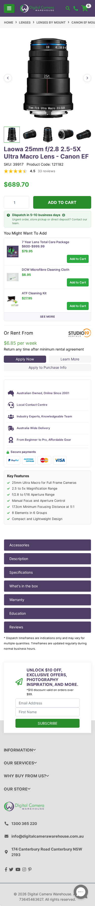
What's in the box (23, 586)
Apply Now (25, 359)
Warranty (16, 599)
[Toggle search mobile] (67, 8)
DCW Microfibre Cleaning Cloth (45, 270)
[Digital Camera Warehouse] (37, 8)
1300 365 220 (24, 823)
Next (87, 78)
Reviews (16, 627)
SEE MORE (47, 316)
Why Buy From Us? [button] (25, 776)
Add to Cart (62, 202)
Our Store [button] (16, 789)
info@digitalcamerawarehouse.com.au (47, 836)
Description (18, 558)
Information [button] (18, 750)
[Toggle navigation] (9, 8)
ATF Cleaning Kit (34, 293)
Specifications (21, 572)
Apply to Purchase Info (47, 367)
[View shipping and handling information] (63, 215)
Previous (8, 78)
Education (17, 613)
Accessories (19, 545)
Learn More (70, 359)
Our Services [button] (19, 763)
